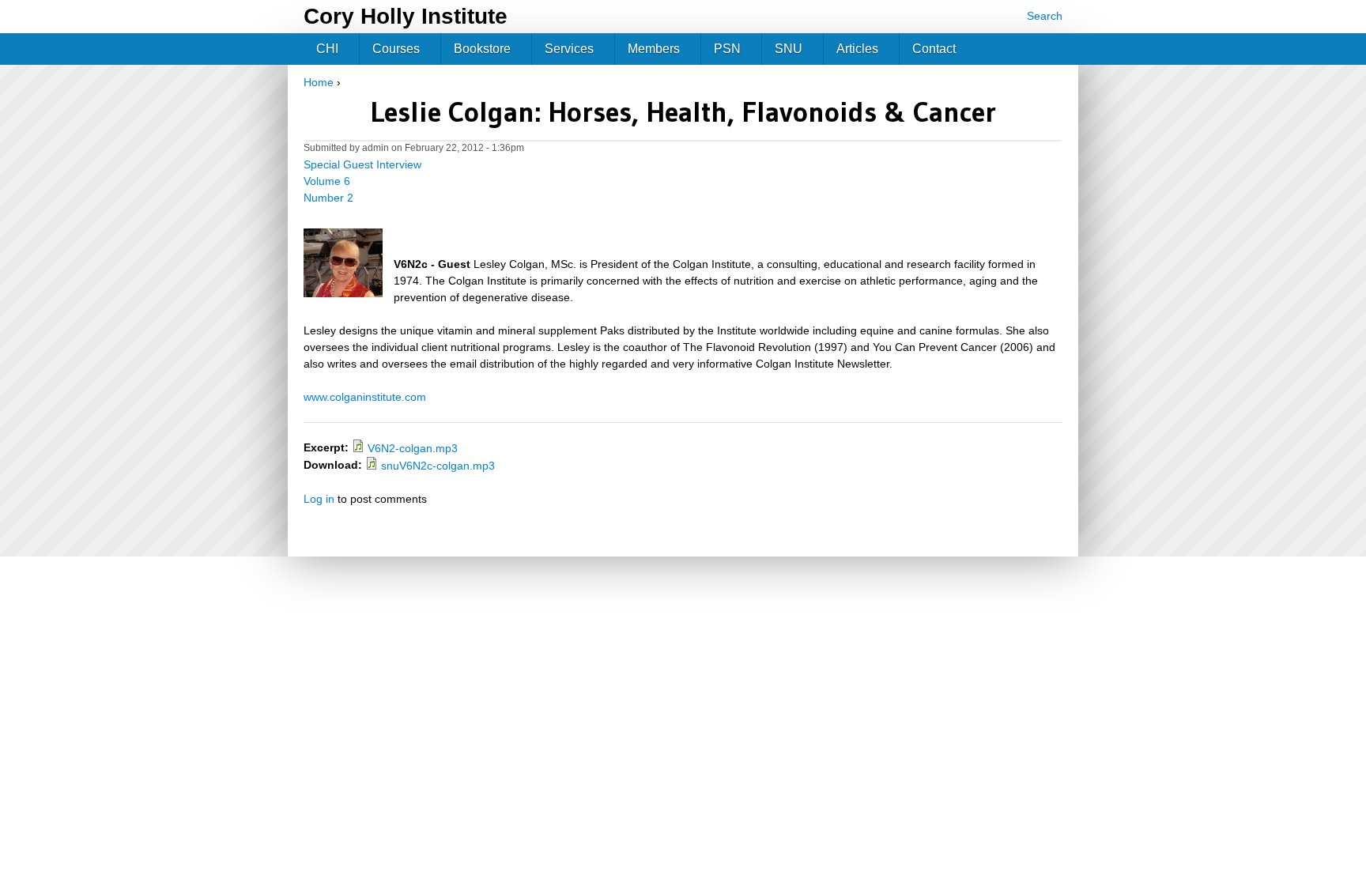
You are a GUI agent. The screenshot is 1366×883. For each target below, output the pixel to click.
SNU (788, 48)
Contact (934, 48)
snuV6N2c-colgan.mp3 (438, 465)
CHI (327, 48)
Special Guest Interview (362, 164)
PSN (727, 48)
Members (654, 48)
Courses (396, 48)
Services (569, 48)
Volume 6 (327, 181)
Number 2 (328, 197)
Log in (319, 498)
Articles (857, 48)
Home (319, 82)
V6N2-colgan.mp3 (413, 448)
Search (1044, 15)
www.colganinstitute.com (365, 397)
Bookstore (482, 48)
